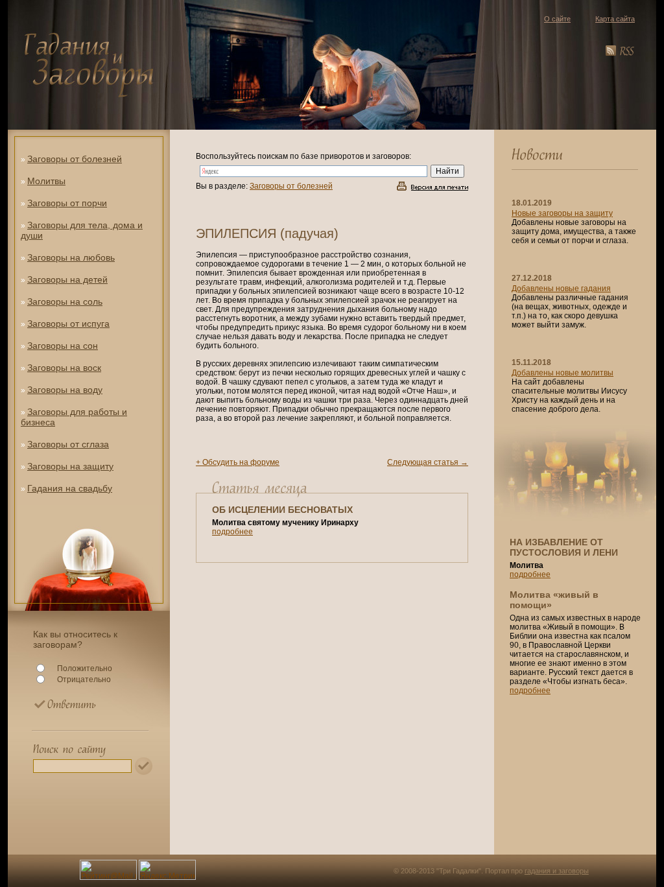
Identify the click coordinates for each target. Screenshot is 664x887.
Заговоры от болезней (74, 159)
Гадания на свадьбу (69, 488)
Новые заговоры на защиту (562, 213)
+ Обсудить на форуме (237, 462)
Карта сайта (615, 19)
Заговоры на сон (62, 345)
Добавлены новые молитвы (562, 372)
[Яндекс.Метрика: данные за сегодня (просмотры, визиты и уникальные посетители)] (167, 870)
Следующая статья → (427, 462)
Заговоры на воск (64, 367)
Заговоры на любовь (71, 257)
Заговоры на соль (64, 301)
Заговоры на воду (64, 389)
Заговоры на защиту (70, 466)
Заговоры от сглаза (68, 444)
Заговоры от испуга (68, 323)
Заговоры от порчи (67, 203)
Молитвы (46, 181)
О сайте (557, 19)
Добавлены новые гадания (561, 288)
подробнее (232, 531)
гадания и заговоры (557, 871)
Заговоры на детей (67, 279)
